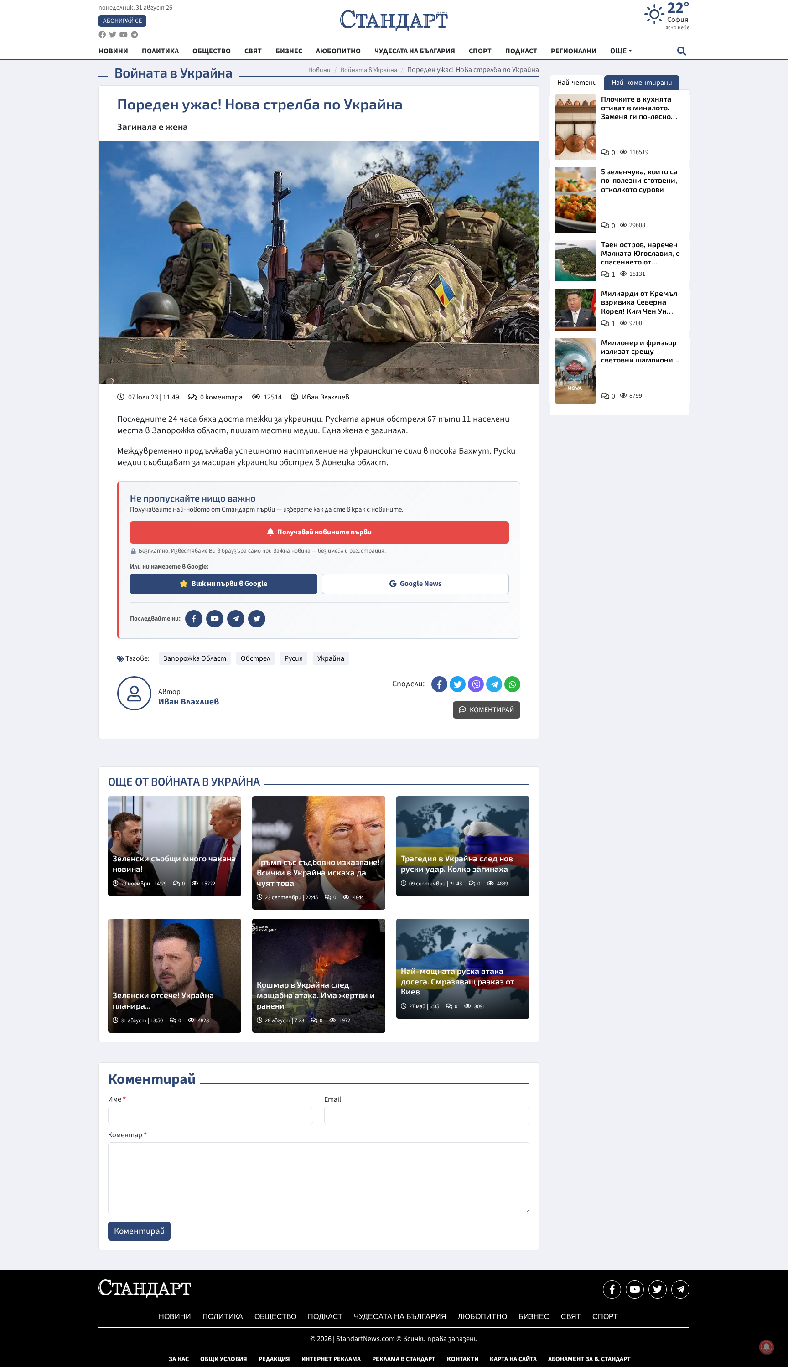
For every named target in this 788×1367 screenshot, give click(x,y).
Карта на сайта (513, 1359)
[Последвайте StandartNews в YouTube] (123, 35)
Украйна (330, 658)
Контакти (462, 1359)
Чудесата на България (400, 1316)
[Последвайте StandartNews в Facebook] (102, 35)
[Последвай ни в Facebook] (612, 1289)
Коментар (127, 1135)
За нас (179, 1359)
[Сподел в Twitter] (458, 684)
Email (332, 1099)
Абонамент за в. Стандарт (589, 1359)
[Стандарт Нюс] (144, 1295)
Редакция (274, 1359)
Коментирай (491, 710)
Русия (294, 658)
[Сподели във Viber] (476, 684)
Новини (319, 70)
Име (117, 1099)
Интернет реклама (331, 1359)
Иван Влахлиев (325, 397)
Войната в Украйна (369, 70)
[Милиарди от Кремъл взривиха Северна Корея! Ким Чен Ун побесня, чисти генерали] (575, 310)
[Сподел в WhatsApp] (512, 684)
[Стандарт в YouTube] (214, 618)
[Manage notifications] (766, 1347)
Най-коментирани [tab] (642, 83)
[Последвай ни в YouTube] (635, 1289)
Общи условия (223, 1359)
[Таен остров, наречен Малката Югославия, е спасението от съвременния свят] (575, 261)
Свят (571, 1316)
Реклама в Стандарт (403, 1359)
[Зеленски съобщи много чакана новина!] (174, 846)
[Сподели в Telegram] (494, 684)
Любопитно (482, 1316)
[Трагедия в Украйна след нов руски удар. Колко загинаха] (462, 846)
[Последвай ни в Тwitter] (657, 1289)
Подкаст (325, 1316)
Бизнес (534, 1316)
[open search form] (681, 50)
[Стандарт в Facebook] (193, 618)
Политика (222, 1316)
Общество (275, 1316)
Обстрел (255, 658)
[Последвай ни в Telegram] (680, 1289)
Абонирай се (122, 21)
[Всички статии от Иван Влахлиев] (134, 693)
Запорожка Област (194, 658)
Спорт (605, 1316)
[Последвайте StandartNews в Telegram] (134, 35)
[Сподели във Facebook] (439, 684)
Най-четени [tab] (577, 83)
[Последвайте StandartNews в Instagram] (112, 35)
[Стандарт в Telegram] (235, 618)
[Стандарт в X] (256, 618)
